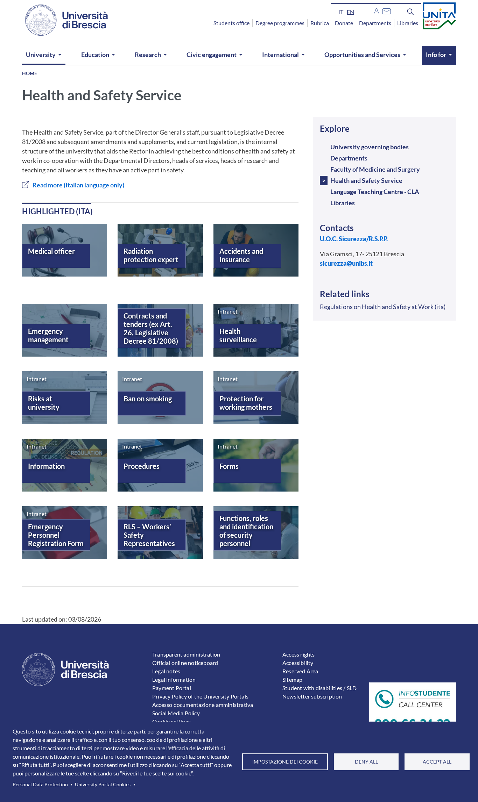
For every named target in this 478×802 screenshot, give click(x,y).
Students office (231, 23)
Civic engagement (212, 54)
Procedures (142, 466)
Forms (229, 466)
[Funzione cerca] (410, 11)
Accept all (437, 762)
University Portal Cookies (103, 784)
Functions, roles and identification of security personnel (246, 530)
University (41, 54)
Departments (375, 23)
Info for (436, 54)
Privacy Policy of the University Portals (200, 696)
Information (46, 466)
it (340, 11)
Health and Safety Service (366, 180)
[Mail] (386, 10)
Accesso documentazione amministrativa (202, 704)
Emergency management (48, 335)
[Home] (62, 20)
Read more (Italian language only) (78, 185)
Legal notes (166, 671)
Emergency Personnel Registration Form (56, 534)
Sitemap (292, 679)
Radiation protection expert (151, 255)
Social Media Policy (176, 713)
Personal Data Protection (40, 784)
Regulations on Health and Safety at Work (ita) (382, 306)
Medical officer (51, 251)
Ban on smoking (148, 398)
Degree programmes (279, 23)
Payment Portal (171, 688)
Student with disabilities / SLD (319, 688)
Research (148, 54)
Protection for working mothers (245, 402)
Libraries (407, 23)
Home (29, 73)
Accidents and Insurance (241, 255)
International (280, 54)
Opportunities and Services (362, 54)
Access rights (298, 654)
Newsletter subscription (312, 696)
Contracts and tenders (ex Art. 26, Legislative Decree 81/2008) (151, 328)
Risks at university (43, 402)
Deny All (366, 762)
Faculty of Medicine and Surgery (375, 169)
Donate (344, 23)
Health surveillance (238, 335)
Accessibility (298, 662)
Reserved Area (300, 671)
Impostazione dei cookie (285, 762)
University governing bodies (369, 147)
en (350, 11)
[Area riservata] (376, 10)
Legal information (174, 679)
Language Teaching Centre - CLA (374, 191)
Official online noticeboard (185, 662)
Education (95, 54)
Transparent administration (186, 654)
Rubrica (319, 23)
